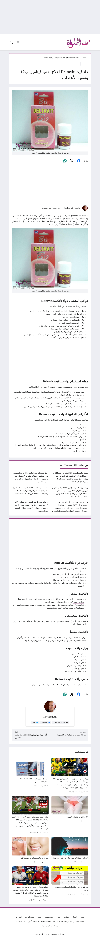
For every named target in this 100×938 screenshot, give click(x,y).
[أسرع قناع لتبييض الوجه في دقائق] (30, 850)
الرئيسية (85, 57)
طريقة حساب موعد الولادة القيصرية (71, 735)
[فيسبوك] (78, 161)
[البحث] (11, 42)
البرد (58, 434)
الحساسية (74, 436)
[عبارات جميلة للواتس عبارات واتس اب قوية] (69, 850)
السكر (44, 311)
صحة (84, 64)
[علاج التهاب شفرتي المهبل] (69, 815)
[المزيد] (58, 161)
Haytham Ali (68, 208)
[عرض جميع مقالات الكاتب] (85, 208)
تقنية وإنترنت (73, 791)
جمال (35, 862)
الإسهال (81, 439)
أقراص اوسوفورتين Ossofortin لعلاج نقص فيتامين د (30, 736)
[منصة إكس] (71, 161)
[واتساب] (64, 161)
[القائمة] (18, 42)
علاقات (74, 862)
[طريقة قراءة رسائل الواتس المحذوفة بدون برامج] (69, 884)
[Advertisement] (50, 17)
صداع (82, 425)
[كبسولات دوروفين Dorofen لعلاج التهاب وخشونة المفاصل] (30, 775)
